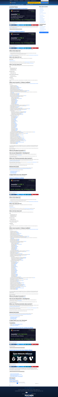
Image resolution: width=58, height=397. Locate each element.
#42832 (28, 90)
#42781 (15, 122)
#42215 (15, 127)
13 (22, 383)
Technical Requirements (42, 22)
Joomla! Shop (41, 17)
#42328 (15, 103)
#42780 (25, 91)
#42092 (19, 136)
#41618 (25, 109)
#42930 (17, 107)
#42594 (25, 112)
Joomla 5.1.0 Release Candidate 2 (17, 31)
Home (10, 4)
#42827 (17, 266)
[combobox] (45, 0)
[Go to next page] (23, 383)
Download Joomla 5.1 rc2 (12, 60)
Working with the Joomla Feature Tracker (15, 316)
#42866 (16, 117)
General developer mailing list (13, 171)
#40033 (24, 139)
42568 (22, 114)
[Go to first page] (10, 383)
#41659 (18, 88)
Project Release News (14, 22)
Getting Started (41, 9)
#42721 (18, 106)
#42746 (18, 242)
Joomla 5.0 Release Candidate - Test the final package (16, 376)
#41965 (23, 138)
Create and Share (42, 10)
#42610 (34, 277)
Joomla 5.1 (10, 27)
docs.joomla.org (29, 307)
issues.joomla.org (20, 300)
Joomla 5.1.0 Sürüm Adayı (15, 325)
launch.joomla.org (31, 209)
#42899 (17, 274)
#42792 (16, 123)
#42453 (17, 97)
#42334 (27, 133)
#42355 (21, 98)
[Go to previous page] (11, 383)
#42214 (15, 261)
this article (24, 151)
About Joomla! (13, 4)
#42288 (17, 100)
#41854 (19, 141)
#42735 (16, 272)
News (24, 4)
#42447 (15, 99)
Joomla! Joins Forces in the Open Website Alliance (20, 350)
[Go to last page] (24, 383)
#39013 (22, 285)
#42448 (21, 253)
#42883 (16, 125)
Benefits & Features (18, 4)
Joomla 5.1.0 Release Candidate (16, 178)
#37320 (25, 140)
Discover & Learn (22, 0)
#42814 (15, 269)
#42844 (20, 113)
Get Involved (41, 11)
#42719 (28, 250)
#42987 (20, 131)
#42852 (15, 264)
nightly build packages (27, 208)
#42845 (17, 116)
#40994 (13, 92)
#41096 (25, 105)
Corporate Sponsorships (42, 26)
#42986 (18, 232)
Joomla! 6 (22, 4)
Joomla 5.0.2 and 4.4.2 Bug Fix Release (14, 373)
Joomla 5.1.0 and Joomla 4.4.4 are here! (18, 8)
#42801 (14, 121)
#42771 (20, 137)
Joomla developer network (13, 172)
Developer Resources (33, 0)
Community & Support (27, 0)
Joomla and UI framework (13, 173)
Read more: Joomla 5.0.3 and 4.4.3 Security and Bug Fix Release (17, 347)
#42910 (16, 129)
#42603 (17, 288)
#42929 (16, 130)
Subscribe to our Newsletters (44, 32)
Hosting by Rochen (29, 396)
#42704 (21, 89)
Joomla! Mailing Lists (42, 18)
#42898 (16, 128)
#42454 (17, 104)
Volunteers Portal (42, 30)
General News (14, 364)
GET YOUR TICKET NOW (44, 2)
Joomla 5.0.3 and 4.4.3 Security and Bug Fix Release (21, 327)
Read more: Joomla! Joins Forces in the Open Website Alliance (17, 371)
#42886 (16, 124)
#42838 (15, 120)
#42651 (22, 132)
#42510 (25, 95)
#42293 (16, 101)
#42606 (29, 108)
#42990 (15, 119)
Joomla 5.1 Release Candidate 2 (26, 49)
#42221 (20, 87)
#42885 (16, 143)
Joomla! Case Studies (42, 16)
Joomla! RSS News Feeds (42, 21)
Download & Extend (16, 0)
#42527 (23, 282)
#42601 (22, 258)
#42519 (17, 135)
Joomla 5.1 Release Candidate (26, 195)
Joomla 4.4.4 (15, 27)
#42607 (22, 280)
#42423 (16, 245)
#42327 (16, 248)
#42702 (19, 234)
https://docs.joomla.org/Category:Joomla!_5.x (14, 306)
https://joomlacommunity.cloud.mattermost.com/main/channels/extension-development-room (20, 168)
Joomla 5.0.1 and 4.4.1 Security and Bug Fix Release (16, 374)
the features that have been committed (33, 83)
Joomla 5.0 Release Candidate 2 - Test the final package (16, 375)
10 (18, 383)
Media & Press (31, 4)
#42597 (25, 111)
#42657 (18, 93)
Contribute (27, 4)
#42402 (18, 240)
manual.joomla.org (34, 307)
